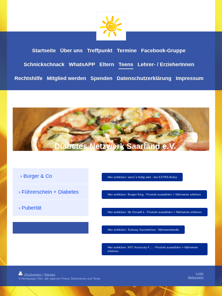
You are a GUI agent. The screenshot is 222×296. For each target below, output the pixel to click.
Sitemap (49, 274)
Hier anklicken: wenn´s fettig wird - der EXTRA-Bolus (142, 177)
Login (200, 273)
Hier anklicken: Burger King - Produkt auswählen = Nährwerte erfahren (154, 194)
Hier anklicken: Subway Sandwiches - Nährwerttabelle (143, 229)
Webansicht (196, 277)
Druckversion (33, 274)
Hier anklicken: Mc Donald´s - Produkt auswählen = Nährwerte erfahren (155, 212)
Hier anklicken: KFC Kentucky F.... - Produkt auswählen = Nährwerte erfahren (153, 249)
